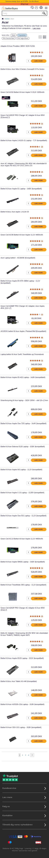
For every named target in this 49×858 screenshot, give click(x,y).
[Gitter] (40, 36)
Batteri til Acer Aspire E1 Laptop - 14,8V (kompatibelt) (21, 189)
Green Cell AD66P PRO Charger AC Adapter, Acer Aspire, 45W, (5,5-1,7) (23, 307)
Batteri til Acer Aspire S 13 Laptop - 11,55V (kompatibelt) (22, 493)
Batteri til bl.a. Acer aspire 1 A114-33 (15, 212)
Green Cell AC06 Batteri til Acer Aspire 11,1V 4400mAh (22, 235)
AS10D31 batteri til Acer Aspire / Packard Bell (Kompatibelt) (23, 331)
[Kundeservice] (32, 8)
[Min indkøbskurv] (41, 7)
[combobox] (24, 13)
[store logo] (9, 8)
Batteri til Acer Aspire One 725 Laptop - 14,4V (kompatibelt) (23, 423)
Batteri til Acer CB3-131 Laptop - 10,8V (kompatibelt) (21, 727)
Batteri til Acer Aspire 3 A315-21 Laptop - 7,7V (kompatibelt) (24, 140)
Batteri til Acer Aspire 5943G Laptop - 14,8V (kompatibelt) (23, 562)
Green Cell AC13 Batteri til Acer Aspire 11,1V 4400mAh (22, 539)
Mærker (7, 19)
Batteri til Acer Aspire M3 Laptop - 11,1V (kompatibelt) (21, 470)
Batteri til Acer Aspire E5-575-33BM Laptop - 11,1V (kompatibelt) (20, 282)
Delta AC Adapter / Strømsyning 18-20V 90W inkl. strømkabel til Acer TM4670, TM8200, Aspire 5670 (24, 634)
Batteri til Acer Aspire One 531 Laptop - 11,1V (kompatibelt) (23, 516)
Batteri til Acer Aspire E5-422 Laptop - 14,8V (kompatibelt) (23, 377)
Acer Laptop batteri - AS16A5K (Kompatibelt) (18, 258)
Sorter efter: (6, 35)
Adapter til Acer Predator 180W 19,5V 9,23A (18, 46)
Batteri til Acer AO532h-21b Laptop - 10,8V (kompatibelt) (22, 704)
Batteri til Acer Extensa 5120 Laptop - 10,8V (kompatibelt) (23, 446)
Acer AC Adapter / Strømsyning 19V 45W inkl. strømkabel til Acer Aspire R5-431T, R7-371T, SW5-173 (24, 164)
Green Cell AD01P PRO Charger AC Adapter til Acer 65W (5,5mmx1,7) (23, 116)
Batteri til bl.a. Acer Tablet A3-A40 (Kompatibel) (19, 681)
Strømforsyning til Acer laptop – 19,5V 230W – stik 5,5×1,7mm (24, 400)
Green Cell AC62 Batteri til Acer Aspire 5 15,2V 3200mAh (22, 92)
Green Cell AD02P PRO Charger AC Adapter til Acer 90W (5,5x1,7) (23, 609)
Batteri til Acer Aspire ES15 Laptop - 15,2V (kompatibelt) (22, 658)
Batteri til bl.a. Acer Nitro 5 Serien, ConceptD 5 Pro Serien (22, 69)
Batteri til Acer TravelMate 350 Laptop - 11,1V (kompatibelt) (23, 585)
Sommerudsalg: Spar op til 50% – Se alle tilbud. (22, 1)
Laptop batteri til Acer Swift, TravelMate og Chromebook (22, 354)
